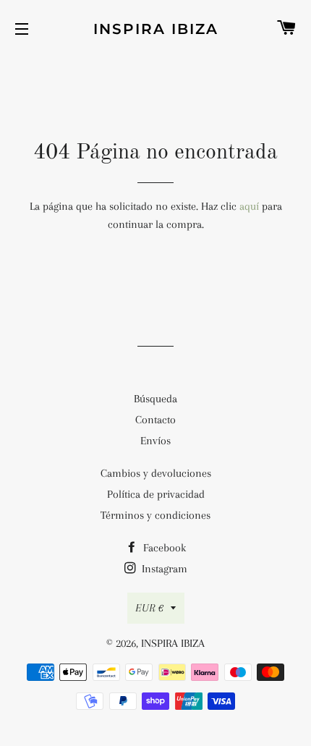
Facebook (163, 547)
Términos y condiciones (155, 515)
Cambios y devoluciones (156, 473)
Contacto (155, 419)
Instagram (163, 568)
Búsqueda (155, 398)
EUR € (149, 607)
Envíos (155, 440)
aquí (249, 206)
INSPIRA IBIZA (155, 29)
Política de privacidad (156, 494)
